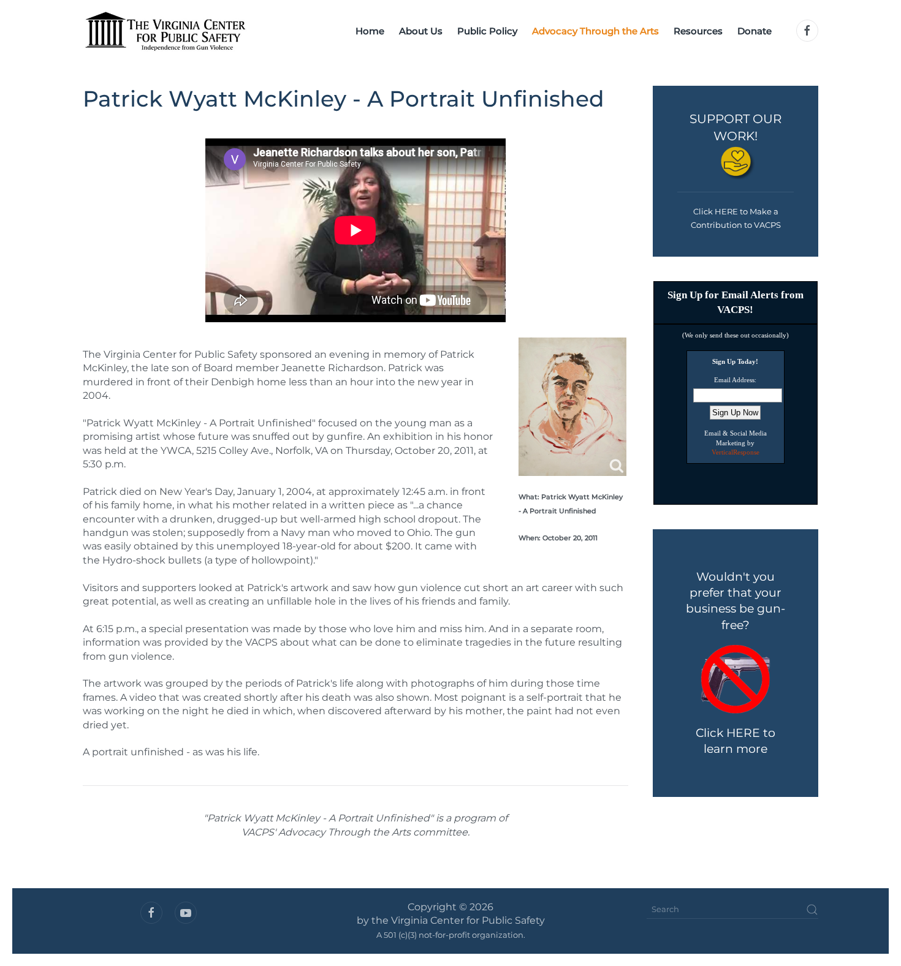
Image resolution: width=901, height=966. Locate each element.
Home (369, 31)
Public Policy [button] (487, 31)
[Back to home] (165, 30)
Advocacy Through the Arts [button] (595, 31)
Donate (754, 31)
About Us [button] (421, 31)
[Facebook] (807, 31)
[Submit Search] (812, 909)
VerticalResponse (735, 452)
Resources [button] (698, 31)
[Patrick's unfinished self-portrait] (572, 407)
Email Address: (735, 379)
